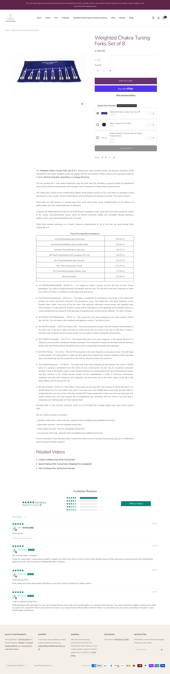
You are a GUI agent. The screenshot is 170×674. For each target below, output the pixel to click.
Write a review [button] (136, 503)
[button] (72, 498)
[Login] (158, 18)
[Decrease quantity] (148, 113)
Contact (122, 18)
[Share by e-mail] (114, 157)
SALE (39, 18)
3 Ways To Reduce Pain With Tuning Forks (56, 459)
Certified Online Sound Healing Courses (90, 18)
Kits (56, 18)
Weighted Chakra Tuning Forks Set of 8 (125, 112)
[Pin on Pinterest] (105, 157)
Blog (131, 18)
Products (65, 18)
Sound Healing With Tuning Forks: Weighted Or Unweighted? (65, 464)
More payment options (125, 95)
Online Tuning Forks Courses (108, 438)
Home (47, 18)
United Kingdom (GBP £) (15, 665)
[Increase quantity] (153, 113)
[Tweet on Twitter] (110, 157)
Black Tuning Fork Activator (120, 123)
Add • (126, 148)
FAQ (113, 18)
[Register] (161, 650)
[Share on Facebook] (102, 157)
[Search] (153, 18)
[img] (18, 524)
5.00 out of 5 (40, 502)
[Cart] (164, 18)
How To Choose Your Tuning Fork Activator (56, 468)
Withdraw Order (122, 639)
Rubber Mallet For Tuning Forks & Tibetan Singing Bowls (126, 134)
